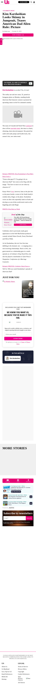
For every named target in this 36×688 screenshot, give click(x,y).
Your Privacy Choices (20, 678)
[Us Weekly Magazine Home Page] (6, 2)
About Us (4, 666)
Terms (22, 342)
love (12, 191)
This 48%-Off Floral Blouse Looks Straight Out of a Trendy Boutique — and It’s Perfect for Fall (23, 220)
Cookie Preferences (24, 674)
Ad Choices (21, 682)
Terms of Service (23, 666)
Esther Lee (7, 31)
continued (29, 126)
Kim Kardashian (8, 90)
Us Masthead (5, 669)
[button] (31, 2)
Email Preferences (7, 674)
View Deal (23, 224)
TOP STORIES (17, 35)
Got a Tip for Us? (7, 671)
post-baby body (15, 128)
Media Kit (5, 676)
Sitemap (4, 679)
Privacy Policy (22, 669)
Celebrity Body (8, 10)
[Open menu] (2, 2)
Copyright (21, 671)
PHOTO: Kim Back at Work (11, 209)
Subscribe (23, 2)
